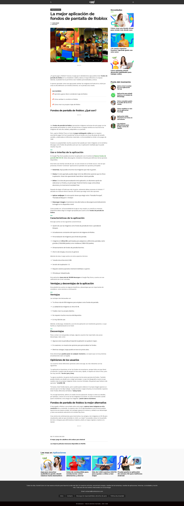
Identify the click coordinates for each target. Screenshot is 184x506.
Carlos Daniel (55, 23)
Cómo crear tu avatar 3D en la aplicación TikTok (124, 87)
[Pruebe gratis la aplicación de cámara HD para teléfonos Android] (130, 469)
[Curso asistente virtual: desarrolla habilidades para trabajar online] (122, 68)
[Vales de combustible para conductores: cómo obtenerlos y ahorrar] (78, 469)
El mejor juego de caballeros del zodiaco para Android (67, 439)
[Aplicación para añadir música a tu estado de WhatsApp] (113, 97)
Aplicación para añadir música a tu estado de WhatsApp (124, 95)
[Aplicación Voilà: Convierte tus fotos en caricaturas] (113, 119)
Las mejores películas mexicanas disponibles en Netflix (67, 444)
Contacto (70, 496)
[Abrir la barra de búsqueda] (51, 2)
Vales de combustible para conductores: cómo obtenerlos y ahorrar (77, 474)
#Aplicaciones (55, 10)
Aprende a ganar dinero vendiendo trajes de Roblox (70, 94)
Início (61, 496)
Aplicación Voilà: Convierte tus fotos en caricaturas (124, 117)
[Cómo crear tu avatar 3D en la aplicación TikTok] (113, 89)
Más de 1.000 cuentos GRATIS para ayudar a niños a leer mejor (104, 474)
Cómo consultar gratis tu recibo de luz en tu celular (124, 102)
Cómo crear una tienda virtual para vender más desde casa (122, 29)
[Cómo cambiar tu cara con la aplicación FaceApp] (113, 112)
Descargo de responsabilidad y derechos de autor (91, 496)
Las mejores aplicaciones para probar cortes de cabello (123, 126)
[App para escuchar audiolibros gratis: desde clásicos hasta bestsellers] (53, 469)
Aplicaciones (59, 452)
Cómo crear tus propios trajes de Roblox (67, 104)
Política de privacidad (117, 496)
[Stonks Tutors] (92, 2)
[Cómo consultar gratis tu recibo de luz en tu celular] (113, 104)
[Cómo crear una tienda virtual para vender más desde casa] (122, 26)
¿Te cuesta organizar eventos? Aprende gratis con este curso (122, 50)
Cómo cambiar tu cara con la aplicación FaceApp (124, 110)
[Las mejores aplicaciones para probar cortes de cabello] (113, 127)
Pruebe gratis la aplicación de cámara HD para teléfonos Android (130, 474)
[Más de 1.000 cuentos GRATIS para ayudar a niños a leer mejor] (104, 469)
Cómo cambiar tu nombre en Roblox (66, 99)
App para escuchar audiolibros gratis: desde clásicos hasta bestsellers (51, 474)
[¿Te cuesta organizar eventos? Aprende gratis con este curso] (122, 46)
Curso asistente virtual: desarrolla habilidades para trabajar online (121, 72)
